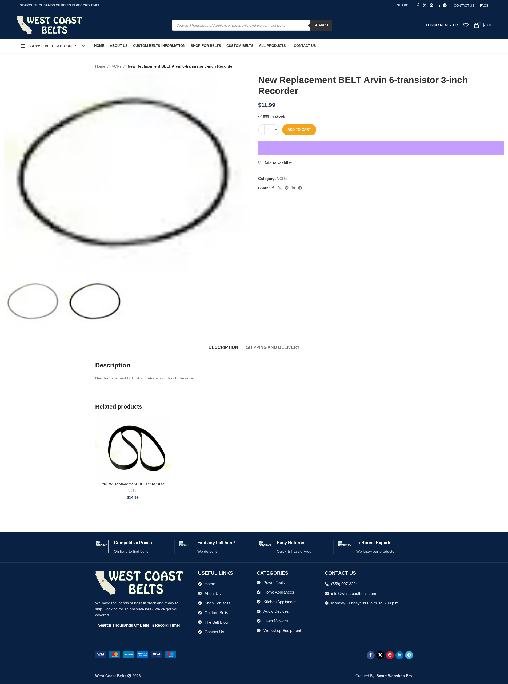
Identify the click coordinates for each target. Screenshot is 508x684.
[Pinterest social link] (431, 5)
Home (100, 66)
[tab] (223, 345)
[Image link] (135, 654)
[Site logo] (49, 25)
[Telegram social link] (444, 5)
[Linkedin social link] (438, 5)
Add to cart (299, 130)
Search (321, 25)
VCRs (116, 66)
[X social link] (424, 5)
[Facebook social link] (418, 5)
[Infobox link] (132, 547)
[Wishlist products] (466, 25)
